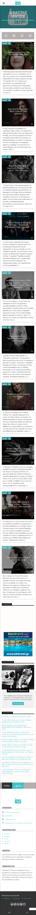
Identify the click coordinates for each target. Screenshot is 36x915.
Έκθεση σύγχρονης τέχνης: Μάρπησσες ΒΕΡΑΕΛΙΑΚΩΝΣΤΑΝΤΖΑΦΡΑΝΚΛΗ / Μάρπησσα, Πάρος (16, 727)
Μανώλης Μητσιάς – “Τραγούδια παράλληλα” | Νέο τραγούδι (18, 338)
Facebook (6, 834)
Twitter (6, 839)
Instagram (7, 836)
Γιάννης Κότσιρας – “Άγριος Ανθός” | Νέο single (18, 558)
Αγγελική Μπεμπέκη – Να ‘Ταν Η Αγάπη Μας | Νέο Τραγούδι (18, 54)
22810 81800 (9, 816)
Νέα (9, 43)
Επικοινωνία (27, 898)
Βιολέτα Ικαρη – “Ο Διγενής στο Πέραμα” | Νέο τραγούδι (18, 449)
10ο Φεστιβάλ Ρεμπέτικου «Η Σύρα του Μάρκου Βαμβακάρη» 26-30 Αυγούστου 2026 (16, 721)
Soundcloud (7, 841)
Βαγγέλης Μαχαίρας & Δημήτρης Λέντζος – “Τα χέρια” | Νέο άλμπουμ (18, 168)
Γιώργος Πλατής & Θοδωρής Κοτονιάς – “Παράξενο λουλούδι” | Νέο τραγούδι (18, 224)
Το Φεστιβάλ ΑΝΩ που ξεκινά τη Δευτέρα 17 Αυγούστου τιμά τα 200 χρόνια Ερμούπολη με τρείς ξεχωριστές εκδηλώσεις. (18, 734)
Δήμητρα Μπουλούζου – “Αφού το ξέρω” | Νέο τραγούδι (18, 111)
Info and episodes (18, 703)
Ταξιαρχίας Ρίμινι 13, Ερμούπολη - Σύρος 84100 (18, 823)
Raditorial (6, 898)
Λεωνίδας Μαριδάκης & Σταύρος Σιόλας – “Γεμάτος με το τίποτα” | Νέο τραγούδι (18, 504)
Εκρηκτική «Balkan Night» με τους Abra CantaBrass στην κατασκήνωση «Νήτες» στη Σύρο (18, 740)
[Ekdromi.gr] (18, 644)
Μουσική (5, 43)
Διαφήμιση (17, 898)
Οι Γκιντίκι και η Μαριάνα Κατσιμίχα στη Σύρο (16, 716)
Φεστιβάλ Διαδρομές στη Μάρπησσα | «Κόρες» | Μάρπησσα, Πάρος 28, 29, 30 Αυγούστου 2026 (17, 758)
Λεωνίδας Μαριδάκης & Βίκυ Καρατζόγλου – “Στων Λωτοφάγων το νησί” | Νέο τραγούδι (18, 284)
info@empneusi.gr (10, 819)
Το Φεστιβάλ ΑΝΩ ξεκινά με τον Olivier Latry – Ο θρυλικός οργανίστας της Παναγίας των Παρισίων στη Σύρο (18, 752)
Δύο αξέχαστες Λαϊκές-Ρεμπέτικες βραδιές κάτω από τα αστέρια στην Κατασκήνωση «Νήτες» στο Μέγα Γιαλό (18, 764)
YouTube (6, 844)
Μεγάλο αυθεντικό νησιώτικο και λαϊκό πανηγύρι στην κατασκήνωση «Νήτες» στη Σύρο (17, 746)
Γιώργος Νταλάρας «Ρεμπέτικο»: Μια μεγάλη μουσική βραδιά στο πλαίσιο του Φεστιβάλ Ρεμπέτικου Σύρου (16, 771)
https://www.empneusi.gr (12, 812)
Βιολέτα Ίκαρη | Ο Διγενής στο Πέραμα (18, 395)
